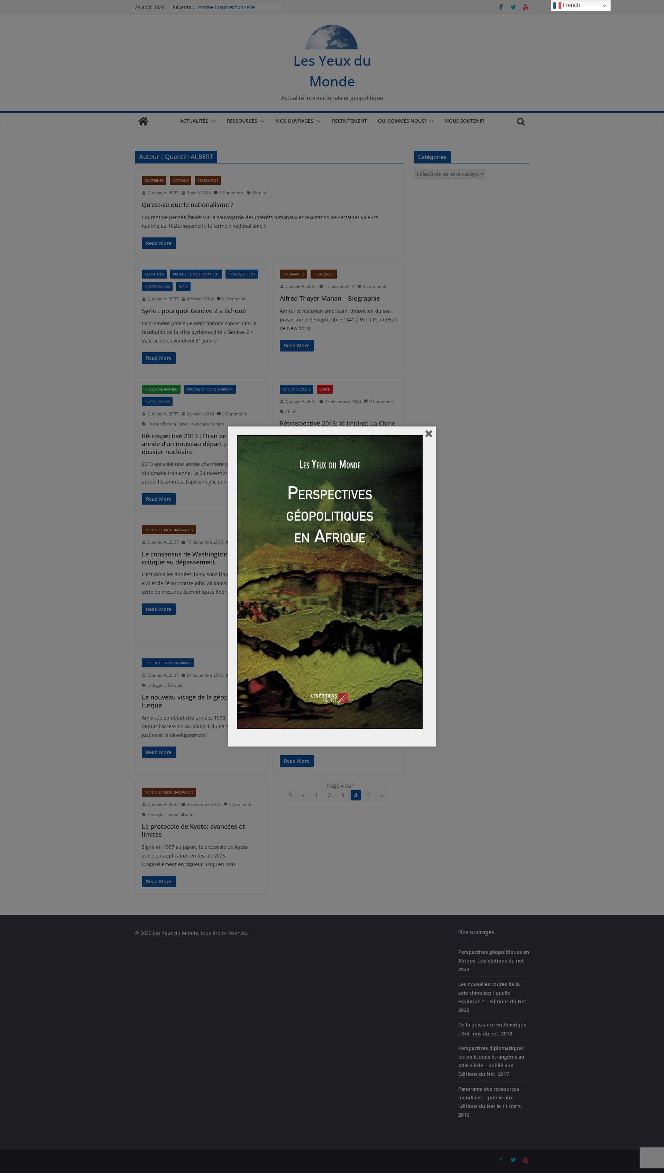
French (570, 5)
